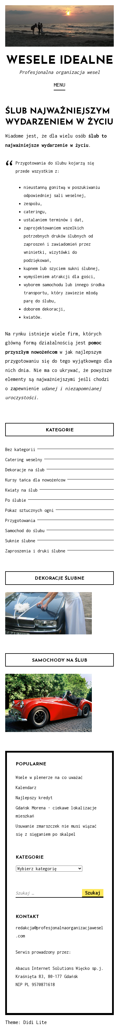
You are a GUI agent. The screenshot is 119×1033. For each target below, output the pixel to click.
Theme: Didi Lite (26, 1022)
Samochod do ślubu (24, 530)
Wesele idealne (59, 61)
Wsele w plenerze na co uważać (49, 777)
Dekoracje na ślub (24, 469)
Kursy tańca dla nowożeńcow (35, 479)
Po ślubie (15, 500)
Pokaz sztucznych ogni (29, 510)
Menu (59, 85)
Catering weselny (23, 459)
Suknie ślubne (20, 540)
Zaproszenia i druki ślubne (35, 550)
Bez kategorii (20, 449)
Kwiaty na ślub (21, 490)
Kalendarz (26, 787)
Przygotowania (20, 520)
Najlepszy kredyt (34, 797)
